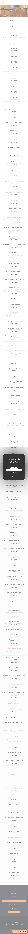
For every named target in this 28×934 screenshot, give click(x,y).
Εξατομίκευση (14, 472)
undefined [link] (14, 476)
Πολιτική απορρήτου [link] (14, 474)
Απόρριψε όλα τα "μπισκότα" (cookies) (14, 470)
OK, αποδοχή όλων (14, 467)
